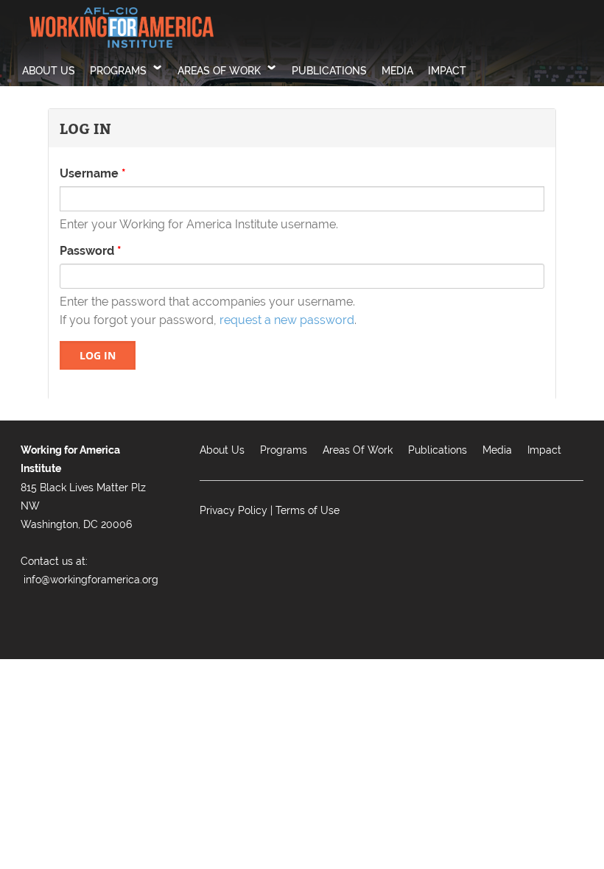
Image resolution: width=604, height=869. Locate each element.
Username (93, 173)
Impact (447, 71)
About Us (48, 71)
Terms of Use (307, 510)
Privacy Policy (233, 510)
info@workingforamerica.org (91, 579)
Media (397, 71)
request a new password (287, 320)
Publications (329, 71)
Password (91, 251)
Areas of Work (219, 71)
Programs (118, 71)
